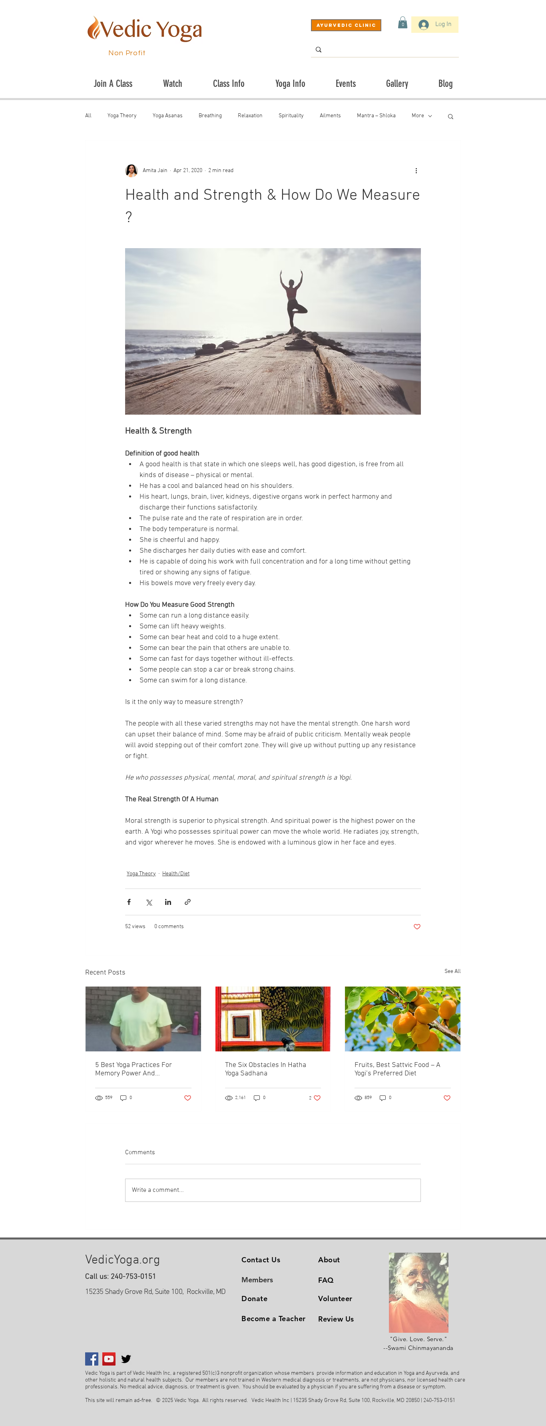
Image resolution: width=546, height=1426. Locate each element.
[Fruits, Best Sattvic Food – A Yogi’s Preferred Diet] (402, 1019)
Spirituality (291, 115)
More (418, 115)
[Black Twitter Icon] (126, 1359)
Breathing (210, 115)
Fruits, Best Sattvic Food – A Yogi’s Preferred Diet (397, 1069)
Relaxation (250, 115)
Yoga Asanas (168, 115)
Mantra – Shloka (376, 115)
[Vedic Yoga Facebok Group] (91, 1359)
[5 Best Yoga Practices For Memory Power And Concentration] (143, 1019)
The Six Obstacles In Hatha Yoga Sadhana (265, 1069)
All (88, 115)
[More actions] (416, 171)
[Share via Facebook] (129, 902)
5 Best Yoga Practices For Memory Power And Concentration (133, 1069)
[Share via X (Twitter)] (148, 902)
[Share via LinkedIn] (168, 902)
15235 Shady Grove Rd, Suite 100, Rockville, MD (155, 1292)
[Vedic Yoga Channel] (109, 1359)
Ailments (330, 115)
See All (452, 971)
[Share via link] (187, 902)
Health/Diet (175, 873)
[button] (403, 22)
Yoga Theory (122, 115)
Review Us (336, 1319)
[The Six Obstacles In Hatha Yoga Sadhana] (273, 1019)
